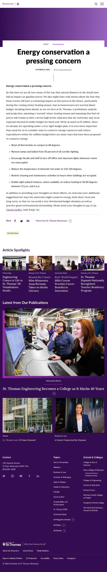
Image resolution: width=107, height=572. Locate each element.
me (88, 205)
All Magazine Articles (62, 520)
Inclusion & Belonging (62, 477)
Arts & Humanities (61, 462)
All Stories (58, 531)
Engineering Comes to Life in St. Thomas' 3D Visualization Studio (13, 283)
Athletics (57, 467)
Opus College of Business (93, 472)
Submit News (28, 551)
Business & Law (60, 472)
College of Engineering (92, 480)
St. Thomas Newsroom (64, 69)
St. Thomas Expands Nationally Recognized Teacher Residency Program (92, 283)
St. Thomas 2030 (60, 509)
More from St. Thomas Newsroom (51, 221)
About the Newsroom (11, 551)
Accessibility (45, 558)
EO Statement (31, 558)
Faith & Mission (60, 482)
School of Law (89, 490)
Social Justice (59, 497)
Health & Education (61, 487)
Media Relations (43, 551)
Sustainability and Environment (61, 503)
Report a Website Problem (12, 558)
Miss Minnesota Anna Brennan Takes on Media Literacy (40, 283)
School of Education (91, 485)
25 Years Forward (19, 440)
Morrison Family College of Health (93, 496)
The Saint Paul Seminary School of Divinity (93, 509)
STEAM (57, 492)
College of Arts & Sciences (90, 464)
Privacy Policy (58, 558)
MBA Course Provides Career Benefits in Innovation (66, 283)
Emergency (71, 558)
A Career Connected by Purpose (71, 440)
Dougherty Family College (93, 503)
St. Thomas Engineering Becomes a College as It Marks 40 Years (53, 389)
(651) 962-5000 (9, 469)
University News (58, 44)
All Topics (57, 525)
